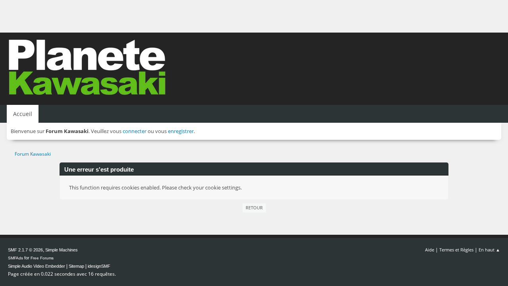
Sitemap (76, 266)
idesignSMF (99, 266)
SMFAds (15, 258)
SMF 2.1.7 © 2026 (25, 249)
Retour (254, 208)
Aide (429, 250)
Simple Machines (61, 249)
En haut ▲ (489, 250)
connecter (134, 131)
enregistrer (181, 131)
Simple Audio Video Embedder (36, 266)
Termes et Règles (456, 250)
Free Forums (42, 258)
